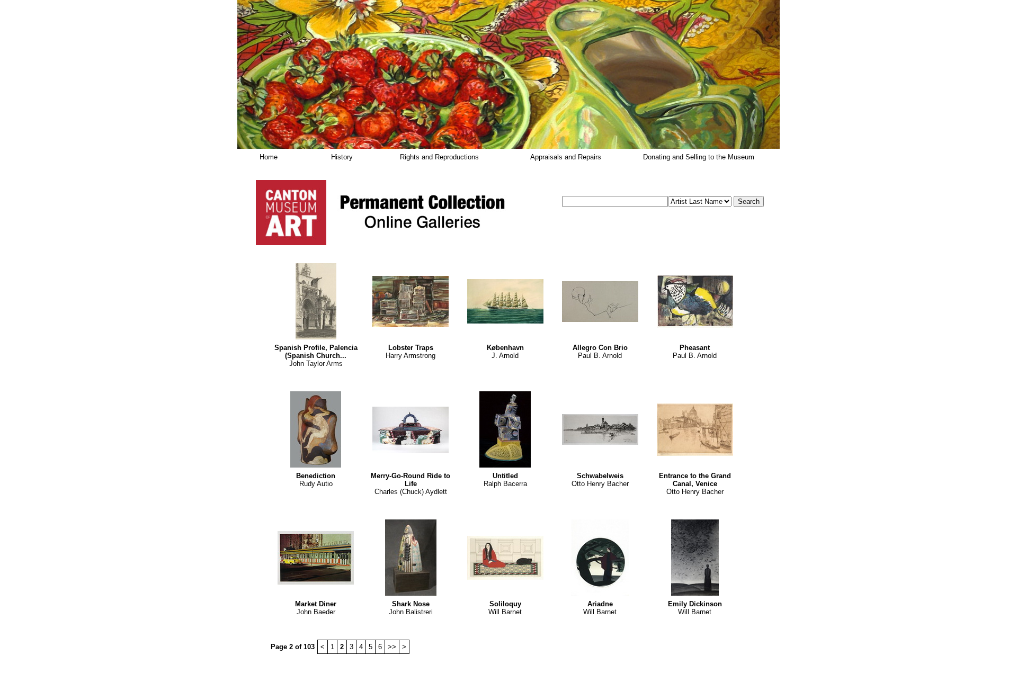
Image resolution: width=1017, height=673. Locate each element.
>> (392, 647)
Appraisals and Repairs (565, 157)
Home (269, 157)
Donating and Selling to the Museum (698, 157)
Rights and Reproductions (439, 157)
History (342, 157)
